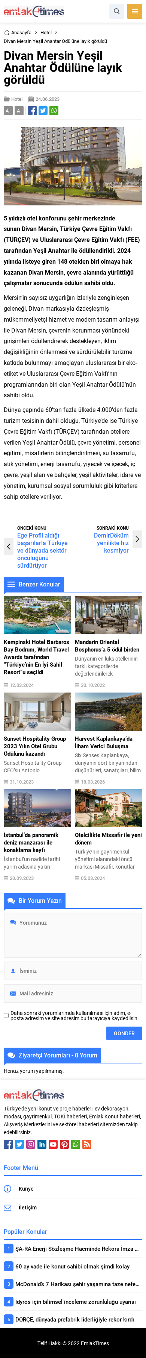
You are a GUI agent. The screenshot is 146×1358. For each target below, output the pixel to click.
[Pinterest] (64, 1144)
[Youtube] (53, 1144)
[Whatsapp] (75, 1144)
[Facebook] (8, 1144)
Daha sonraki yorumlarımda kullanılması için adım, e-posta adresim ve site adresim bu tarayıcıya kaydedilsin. (74, 1015)
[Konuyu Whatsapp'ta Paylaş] (53, 110)
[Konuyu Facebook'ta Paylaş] (32, 110)
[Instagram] (30, 1144)
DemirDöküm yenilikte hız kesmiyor (111, 542)
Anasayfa (21, 32)
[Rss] (86, 1144)
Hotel (46, 32)
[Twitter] (19, 1144)
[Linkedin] (41, 1144)
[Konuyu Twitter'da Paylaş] (43, 110)
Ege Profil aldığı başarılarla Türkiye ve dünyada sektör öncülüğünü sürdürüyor (42, 550)
